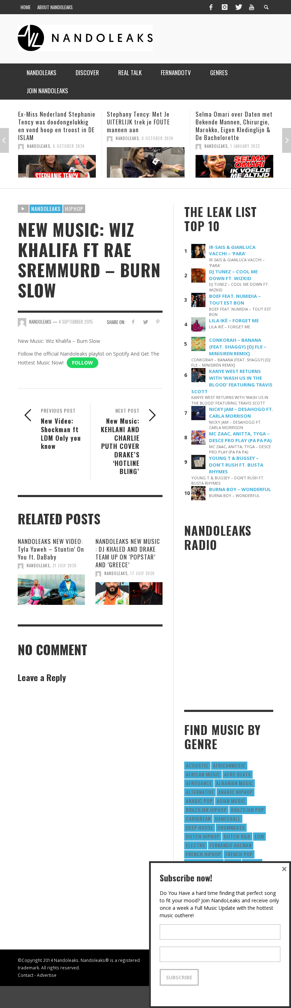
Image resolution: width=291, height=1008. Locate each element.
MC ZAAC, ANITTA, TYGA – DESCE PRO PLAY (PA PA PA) (240, 437)
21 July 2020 (65, 565)
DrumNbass (231, 827)
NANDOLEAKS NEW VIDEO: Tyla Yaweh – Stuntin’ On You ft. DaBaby (51, 549)
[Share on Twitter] (145, 321)
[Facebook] (211, 7)
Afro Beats (237, 774)
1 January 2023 (156, 146)
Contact (25, 975)
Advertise (46, 975)
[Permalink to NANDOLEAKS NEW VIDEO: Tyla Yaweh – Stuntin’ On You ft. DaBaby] (51, 589)
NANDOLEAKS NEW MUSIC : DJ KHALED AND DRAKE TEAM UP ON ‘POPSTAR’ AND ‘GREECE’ (127, 553)
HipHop (74, 208)
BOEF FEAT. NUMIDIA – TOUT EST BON (235, 299)
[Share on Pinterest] (158, 321)
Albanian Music (234, 783)
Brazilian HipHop (206, 809)
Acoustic (197, 765)
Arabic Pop (199, 800)
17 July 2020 (142, 573)
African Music (203, 774)
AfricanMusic (229, 765)
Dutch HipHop (203, 836)
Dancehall (228, 818)
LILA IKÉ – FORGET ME (234, 320)
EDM (259, 836)
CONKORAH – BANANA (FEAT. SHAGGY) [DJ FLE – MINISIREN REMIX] (238, 347)
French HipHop (203, 854)
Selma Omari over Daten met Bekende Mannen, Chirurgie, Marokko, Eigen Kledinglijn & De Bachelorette (145, 126)
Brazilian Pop (247, 809)
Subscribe (179, 977)
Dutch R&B (237, 836)
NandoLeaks (38, 138)
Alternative (200, 792)
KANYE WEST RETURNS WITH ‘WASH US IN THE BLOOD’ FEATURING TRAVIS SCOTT (232, 381)
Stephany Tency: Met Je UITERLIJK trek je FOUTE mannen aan (49, 122)
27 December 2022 (248, 154)
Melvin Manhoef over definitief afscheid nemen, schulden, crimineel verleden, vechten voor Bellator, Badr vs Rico (231, 130)
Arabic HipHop (235, 792)
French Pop (239, 854)
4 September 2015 (76, 321)
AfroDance (199, 783)
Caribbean (198, 818)
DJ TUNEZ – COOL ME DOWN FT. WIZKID (233, 275)
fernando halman (231, 845)
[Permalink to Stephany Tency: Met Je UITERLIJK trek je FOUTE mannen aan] (57, 162)
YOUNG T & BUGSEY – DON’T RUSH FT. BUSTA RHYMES (236, 465)
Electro (195, 845)
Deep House (199, 827)
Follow (82, 362)
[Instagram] (224, 7)
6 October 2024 (68, 138)
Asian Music (231, 800)
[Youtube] (251, 7)
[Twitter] (238, 7)
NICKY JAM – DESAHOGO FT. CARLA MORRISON (241, 412)
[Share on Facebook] (133, 321)
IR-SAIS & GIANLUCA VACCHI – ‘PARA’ (232, 250)
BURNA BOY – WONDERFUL (240, 489)
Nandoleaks (46, 208)
